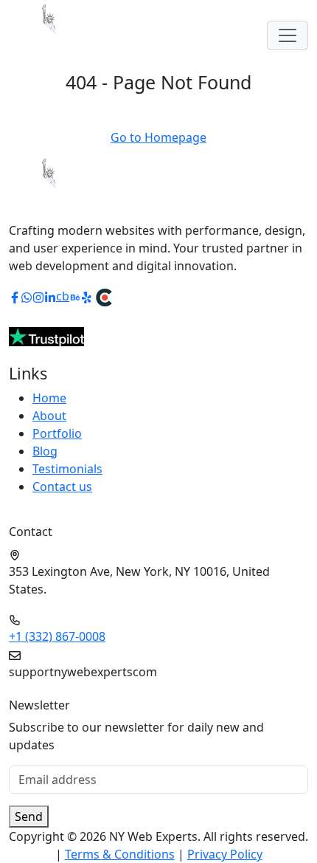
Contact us (62, 486)
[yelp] (87, 296)
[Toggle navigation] (287, 35)
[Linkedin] (50, 296)
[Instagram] (38, 296)
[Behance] (75, 296)
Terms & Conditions (120, 854)
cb (62, 296)
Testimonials (67, 469)
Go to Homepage (158, 137)
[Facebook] (15, 296)
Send (29, 816)
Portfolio (57, 433)
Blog (45, 451)
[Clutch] (104, 296)
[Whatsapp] (26, 296)
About (49, 416)
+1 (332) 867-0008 (57, 636)
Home (49, 398)
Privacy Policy (224, 854)
